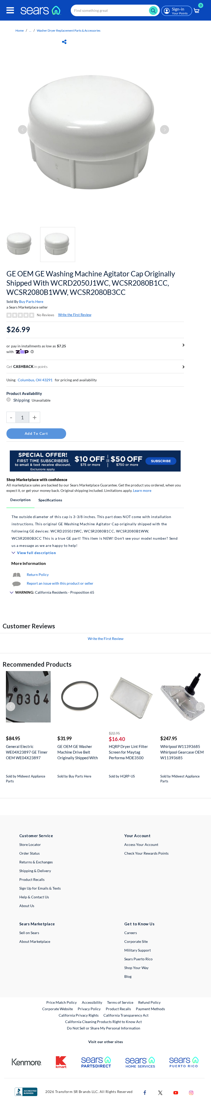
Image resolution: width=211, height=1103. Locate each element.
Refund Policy (149, 1002)
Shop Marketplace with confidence (36, 479)
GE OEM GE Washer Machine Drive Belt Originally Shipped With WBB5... (77, 752)
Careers (130, 932)
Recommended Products (37, 664)
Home (19, 30)
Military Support (137, 950)
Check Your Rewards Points (146, 853)
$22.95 (114, 733)
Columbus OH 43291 (35, 380)
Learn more (142, 490)
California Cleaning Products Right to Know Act (103, 1021)
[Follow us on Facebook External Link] (145, 1092)
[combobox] (115, 10)
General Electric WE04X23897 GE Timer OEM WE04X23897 (27, 752)
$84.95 (13, 738)
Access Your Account (141, 844)
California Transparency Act (125, 1015)
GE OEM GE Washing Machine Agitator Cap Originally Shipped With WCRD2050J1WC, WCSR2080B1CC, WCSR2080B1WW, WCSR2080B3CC (90, 282)
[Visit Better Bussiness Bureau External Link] (26, 1091)
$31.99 (64, 738)
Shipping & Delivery (35, 871)
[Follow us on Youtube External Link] (176, 1092)
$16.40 (117, 739)
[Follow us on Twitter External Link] (160, 1092)
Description (20, 500)
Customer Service (36, 835)
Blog (127, 976)
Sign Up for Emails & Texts (40, 888)
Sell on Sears (29, 932)
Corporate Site (136, 941)
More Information (28, 563)
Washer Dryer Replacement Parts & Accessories (68, 30)
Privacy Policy (89, 1009)
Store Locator (30, 844)
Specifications (50, 500)
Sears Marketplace (37, 923)
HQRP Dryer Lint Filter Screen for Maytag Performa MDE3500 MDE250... (128, 752)
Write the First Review (74, 315)
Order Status (29, 853)
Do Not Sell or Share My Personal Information (103, 1028)
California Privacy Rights (79, 1015)
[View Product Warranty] (16, 574)
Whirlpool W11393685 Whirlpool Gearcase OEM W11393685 (182, 752)
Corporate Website (57, 1008)
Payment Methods (150, 1009)
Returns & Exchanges (36, 862)
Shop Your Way (136, 967)
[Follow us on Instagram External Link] (191, 1092)
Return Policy (38, 574)
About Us (26, 905)
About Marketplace (34, 941)
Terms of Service (120, 1002)
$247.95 (168, 738)
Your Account (137, 835)
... (30, 30)
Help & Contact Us (34, 897)
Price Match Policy (61, 1002)
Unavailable (42, 400)
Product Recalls (32, 879)
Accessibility (92, 1002)
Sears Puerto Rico (138, 959)
